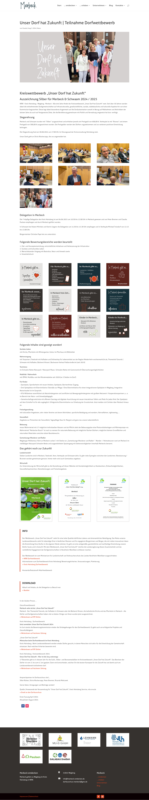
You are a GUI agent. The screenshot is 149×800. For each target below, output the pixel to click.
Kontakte (119, 6)
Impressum (24, 796)
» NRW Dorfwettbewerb (31, 558)
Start (59, 6)
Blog (111, 6)
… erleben (84, 6)
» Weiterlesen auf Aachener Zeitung (33, 633)
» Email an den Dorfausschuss (30, 692)
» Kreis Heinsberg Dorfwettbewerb (35, 564)
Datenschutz (33, 796)
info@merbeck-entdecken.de (74, 779)
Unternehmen (99, 6)
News (39, 28)
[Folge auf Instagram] (27, 705)
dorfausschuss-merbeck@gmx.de (75, 782)
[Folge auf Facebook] (23, 705)
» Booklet (25, 590)
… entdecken (69, 6)
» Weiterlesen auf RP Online (30, 617)
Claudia (24, 28)
